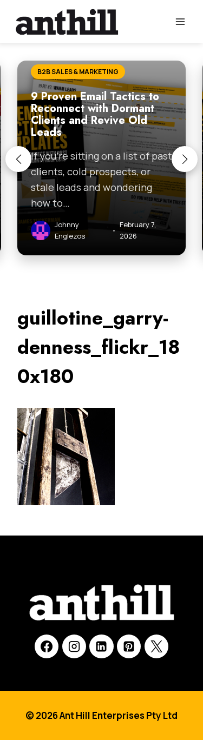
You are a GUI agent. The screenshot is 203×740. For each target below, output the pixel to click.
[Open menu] (180, 21)
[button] (18, 159)
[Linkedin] (101, 646)
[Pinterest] (129, 646)
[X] (156, 646)
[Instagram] (74, 646)
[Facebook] (46, 646)
